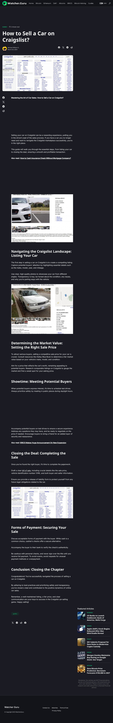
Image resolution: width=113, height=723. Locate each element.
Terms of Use (64, 708)
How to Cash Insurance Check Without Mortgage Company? (45, 158)
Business (90, 612)
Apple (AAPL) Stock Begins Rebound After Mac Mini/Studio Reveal (98, 631)
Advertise (55, 708)
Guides (4, 27)
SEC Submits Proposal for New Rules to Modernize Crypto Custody (98, 644)
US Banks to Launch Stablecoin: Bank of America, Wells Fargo (96, 618)
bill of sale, (26, 470)
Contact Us (46, 708)
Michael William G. (13, 47)
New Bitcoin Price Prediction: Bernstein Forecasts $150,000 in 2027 (98, 670)
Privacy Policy (56, 710)
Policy (89, 639)
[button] (103, 3)
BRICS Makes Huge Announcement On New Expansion (43, 443)
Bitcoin (89, 665)
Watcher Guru (11, 707)
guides (15, 614)
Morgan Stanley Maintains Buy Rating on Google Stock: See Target (98, 657)
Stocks (89, 626)
